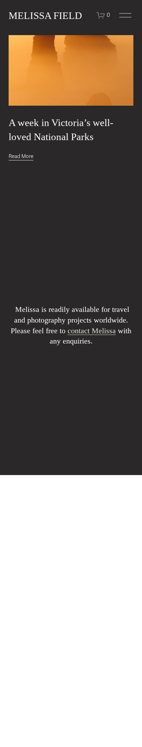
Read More (21, 156)
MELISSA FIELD (45, 15)
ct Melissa (100, 330)
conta (76, 330)
